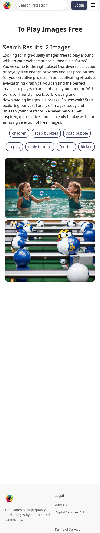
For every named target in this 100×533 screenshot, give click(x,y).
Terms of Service (67, 529)
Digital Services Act (69, 512)
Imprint (61, 504)
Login (79, 5)
